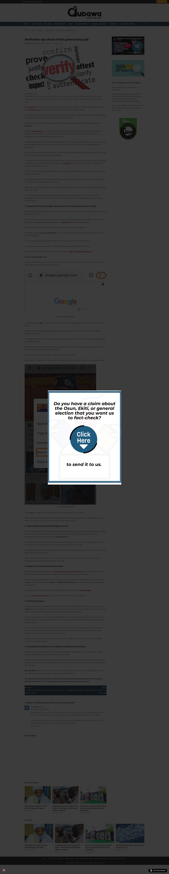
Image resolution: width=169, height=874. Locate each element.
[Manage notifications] (3, 870)
